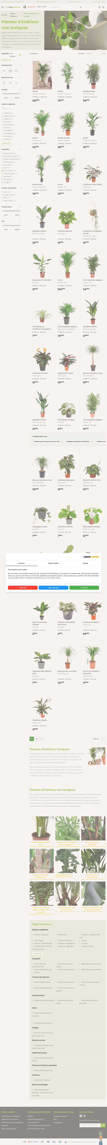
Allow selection (53, 588)
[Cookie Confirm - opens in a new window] (91, 556)
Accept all (84, 588)
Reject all (23, 588)
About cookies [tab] (53, 563)
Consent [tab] (21, 563)
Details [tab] (85, 563)
